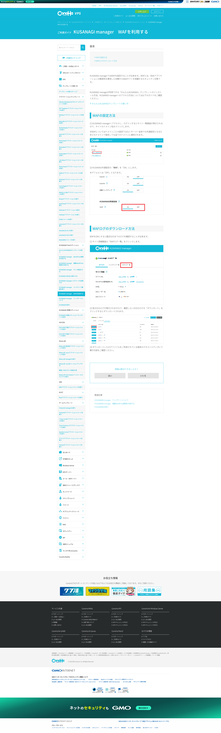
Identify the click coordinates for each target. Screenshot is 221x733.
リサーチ (116, 727)
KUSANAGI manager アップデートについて (112, 400)
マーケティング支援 (107, 727)
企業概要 (148, 655)
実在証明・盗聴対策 (57, 682)
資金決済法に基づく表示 (85, 655)
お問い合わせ (158, 16)
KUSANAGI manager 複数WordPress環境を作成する (115, 403)
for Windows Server (111, 5)
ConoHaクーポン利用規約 (99, 653)
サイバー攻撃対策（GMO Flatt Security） (110, 682)
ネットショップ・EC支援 (73, 727)
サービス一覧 (150, 5)
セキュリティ (95, 727)
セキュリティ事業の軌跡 (139, 681)
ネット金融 (131, 727)
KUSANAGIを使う (102, 407)
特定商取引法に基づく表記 (68, 655)
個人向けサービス (147, 727)
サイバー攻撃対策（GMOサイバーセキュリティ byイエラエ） (80, 682)
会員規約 (54, 653)
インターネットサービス (58, 727)
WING (94, 5)
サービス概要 (156, 655)
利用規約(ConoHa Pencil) (158, 653)
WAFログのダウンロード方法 (106, 61)
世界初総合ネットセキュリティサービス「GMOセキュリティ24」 (69, 679)
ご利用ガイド (118, 16)
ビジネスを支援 (86, 727)
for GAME (123, 5)
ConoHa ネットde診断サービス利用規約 (120, 653)
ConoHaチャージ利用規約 (82, 653)
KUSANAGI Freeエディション (135, 22)
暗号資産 (138, 727)
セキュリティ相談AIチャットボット (124, 679)
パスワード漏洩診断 (93, 679)
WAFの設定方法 (101, 57)
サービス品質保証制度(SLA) (101, 655)
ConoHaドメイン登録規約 (66, 653)
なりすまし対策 (127, 682)
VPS (100, 5)
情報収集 (123, 727)
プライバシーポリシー (126, 655)
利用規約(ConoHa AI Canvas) (141, 653)
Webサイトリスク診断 (107, 679)
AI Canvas (132, 5)
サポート (160, 5)
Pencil (140, 5)
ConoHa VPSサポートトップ (81, 22)
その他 (156, 727)
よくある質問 (130, 16)
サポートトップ (63, 22)
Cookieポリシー (139, 655)
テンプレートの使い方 (114, 22)
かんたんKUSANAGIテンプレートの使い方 (110, 103)
